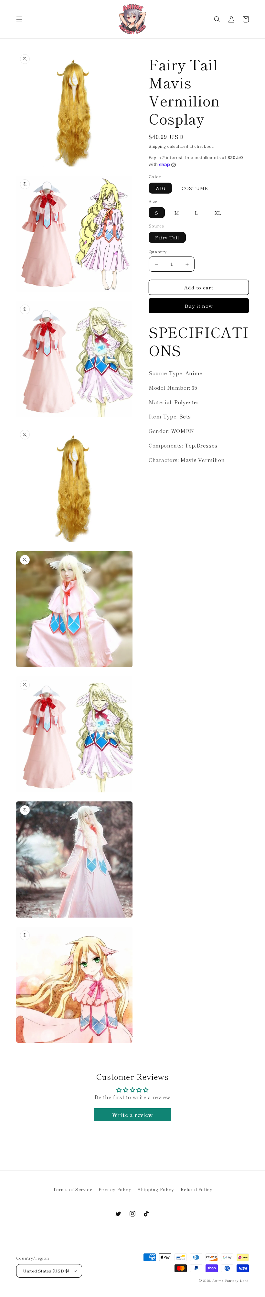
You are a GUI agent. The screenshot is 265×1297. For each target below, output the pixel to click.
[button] (19, 19)
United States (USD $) (46, 1271)
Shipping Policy (156, 1189)
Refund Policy (197, 1189)
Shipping (157, 146)
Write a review (132, 1115)
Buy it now (199, 305)
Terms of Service (72, 1189)
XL (218, 212)
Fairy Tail (167, 237)
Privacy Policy (115, 1189)
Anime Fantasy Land (230, 1280)
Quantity (157, 251)
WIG (160, 188)
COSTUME (195, 188)
